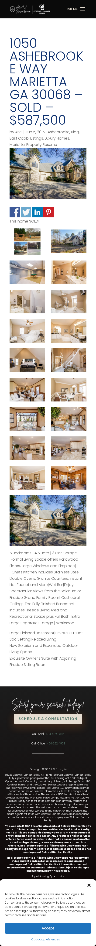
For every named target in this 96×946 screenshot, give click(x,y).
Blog (75, 132)
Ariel (18, 132)
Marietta (17, 144)
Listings (36, 138)
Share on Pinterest (48, 212)
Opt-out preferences (45, 939)
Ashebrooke (58, 132)
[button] (89, 885)
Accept (48, 928)
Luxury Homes (57, 138)
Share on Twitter (26, 212)
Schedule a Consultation (48, 719)
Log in (63, 769)
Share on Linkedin (37, 212)
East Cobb (19, 138)
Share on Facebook (15, 212)
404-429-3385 (55, 734)
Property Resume (41, 144)
